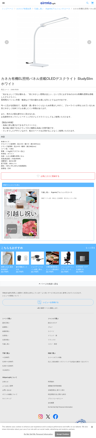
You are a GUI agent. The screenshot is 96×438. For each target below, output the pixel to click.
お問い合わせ (6, 390)
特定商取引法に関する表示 (57, 394)
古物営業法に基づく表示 (56, 390)
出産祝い (5, 335)
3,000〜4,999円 (7, 361)
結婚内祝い (6, 331)
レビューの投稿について (10, 295)
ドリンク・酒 (52, 335)
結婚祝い (5, 327)
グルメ (50, 327)
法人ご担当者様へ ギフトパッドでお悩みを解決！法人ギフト (68, 361)
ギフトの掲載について (9, 394)
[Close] (92, 427)
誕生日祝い (6, 323)
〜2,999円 (5, 357)
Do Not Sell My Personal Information (38, 434)
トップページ (7, 8)
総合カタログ (52, 323)
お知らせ (5, 381)
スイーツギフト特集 (55, 357)
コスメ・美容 (52, 344)
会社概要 (51, 403)
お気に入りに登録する (50, 176)
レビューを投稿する (51, 302)
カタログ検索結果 (23, 8)
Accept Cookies (63, 434)
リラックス (52, 340)
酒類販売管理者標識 (55, 386)
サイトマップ (6, 398)
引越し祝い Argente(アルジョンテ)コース (52, 8)
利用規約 (51, 381)
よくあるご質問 (7, 386)
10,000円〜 (6, 370)
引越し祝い (6, 344)
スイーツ (51, 331)
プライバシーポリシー (55, 398)
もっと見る (90, 247)
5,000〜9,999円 (7, 366)
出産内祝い (6, 340)
